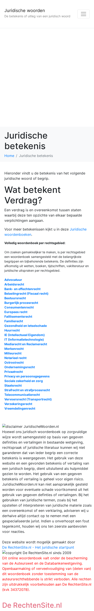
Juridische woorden (24, 10)
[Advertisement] (47, 77)
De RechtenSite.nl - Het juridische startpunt (38, 547)
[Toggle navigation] (83, 14)
